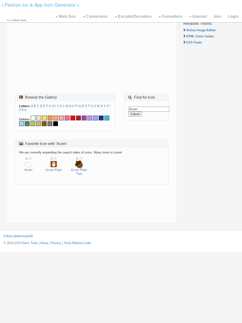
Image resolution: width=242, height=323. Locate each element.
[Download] (26, 158)
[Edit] (30, 158)
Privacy (56, 243)
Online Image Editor (201, 30)
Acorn (28, 170)
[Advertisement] (92, 56)
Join (217, 16)
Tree (79, 173)
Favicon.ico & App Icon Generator (40, 4)
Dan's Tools (30, 243)
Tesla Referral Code (77, 243)
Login (233, 16)
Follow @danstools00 (18, 236)
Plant (58, 170)
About (44, 243)
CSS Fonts (194, 42)
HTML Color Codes (200, 36)
